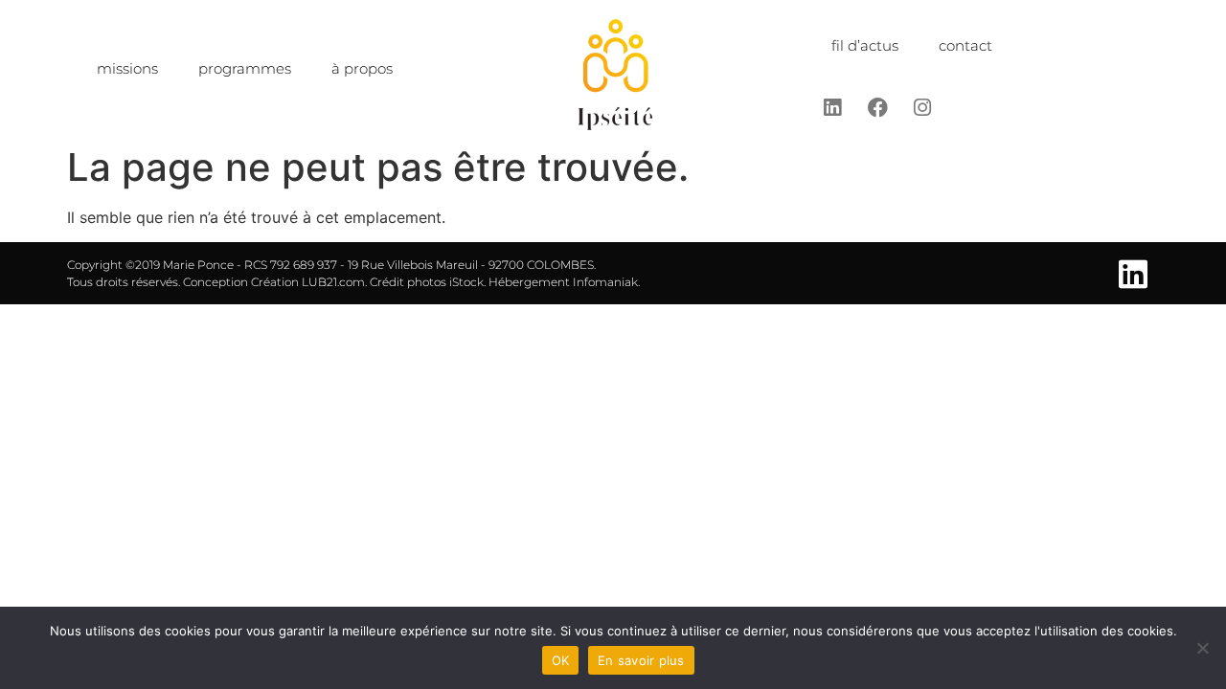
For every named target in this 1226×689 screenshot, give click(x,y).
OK (561, 660)
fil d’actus (864, 45)
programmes (244, 68)
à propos (362, 68)
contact (965, 45)
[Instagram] (922, 107)
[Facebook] (877, 107)
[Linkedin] (832, 107)
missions (127, 68)
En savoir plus (641, 660)
